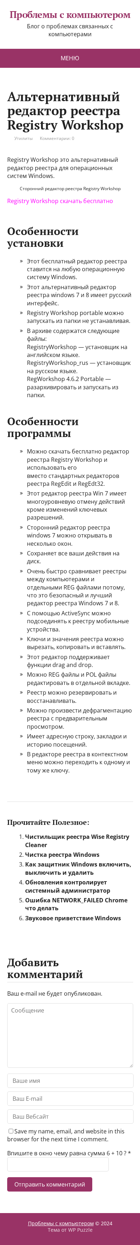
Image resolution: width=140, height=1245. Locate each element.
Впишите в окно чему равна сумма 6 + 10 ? (66, 1153)
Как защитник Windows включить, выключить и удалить (78, 868)
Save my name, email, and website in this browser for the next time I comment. (66, 1135)
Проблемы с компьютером (70, 15)
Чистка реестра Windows (62, 855)
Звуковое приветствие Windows (73, 918)
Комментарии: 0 (57, 138)
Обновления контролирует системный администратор (67, 886)
